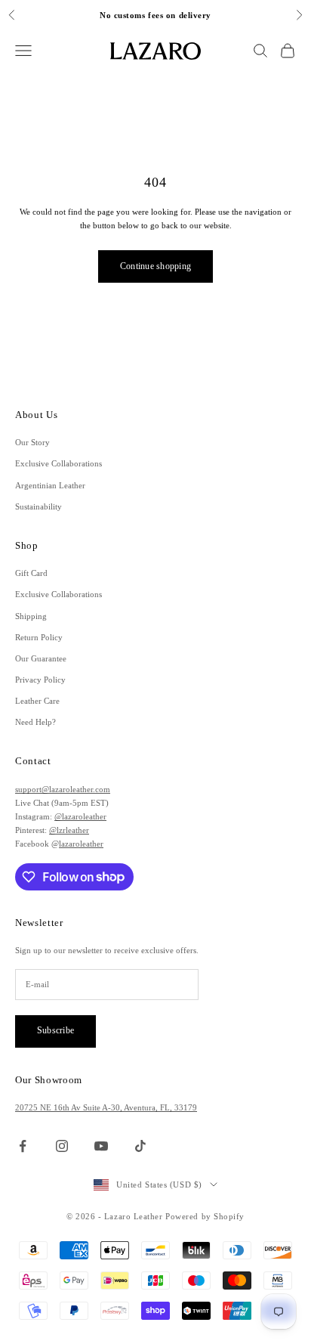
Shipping (31, 616)
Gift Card (31, 573)
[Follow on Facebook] (22, 1146)
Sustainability (38, 506)
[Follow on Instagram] (61, 1146)
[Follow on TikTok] (140, 1146)
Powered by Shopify (205, 1216)
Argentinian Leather (50, 485)
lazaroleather (81, 843)
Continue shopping (155, 266)
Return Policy (39, 637)
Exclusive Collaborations (58, 463)
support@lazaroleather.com (62, 789)
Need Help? (35, 721)
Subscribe (55, 1030)
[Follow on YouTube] (101, 1146)
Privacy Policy (40, 679)
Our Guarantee (40, 658)
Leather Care (37, 700)
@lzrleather (69, 830)
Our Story (32, 442)
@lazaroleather (80, 816)
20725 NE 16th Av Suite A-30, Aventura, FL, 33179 (106, 1107)
